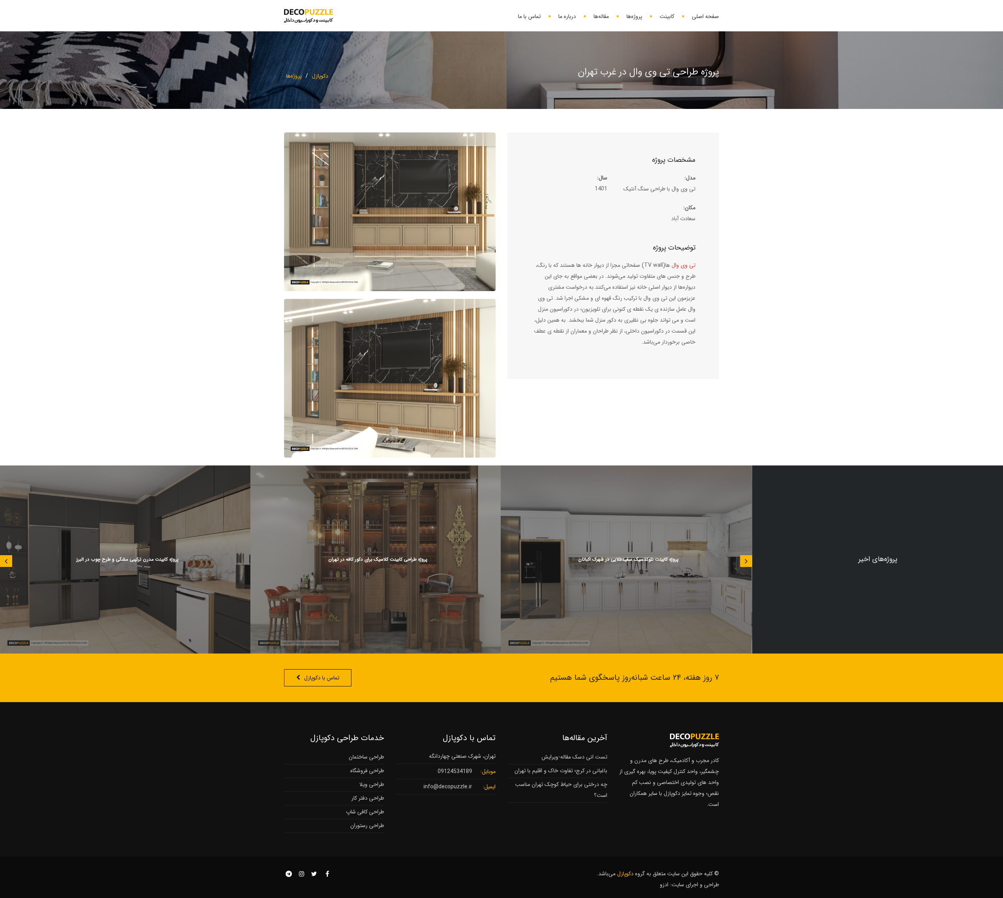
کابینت (667, 16)
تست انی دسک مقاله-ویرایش (574, 757)
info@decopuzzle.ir (448, 786)
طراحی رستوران (367, 825)
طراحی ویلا (371, 784)
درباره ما (567, 16)
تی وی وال (683, 265)
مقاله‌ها (601, 16)
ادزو (664, 884)
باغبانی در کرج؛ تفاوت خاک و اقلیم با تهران (560, 770)
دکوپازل (320, 76)
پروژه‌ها (634, 16)
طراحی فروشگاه (367, 770)
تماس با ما (529, 16)
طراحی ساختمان (366, 757)
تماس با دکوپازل (321, 678)
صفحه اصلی (705, 16)
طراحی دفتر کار (367, 798)
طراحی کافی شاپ (365, 811)
